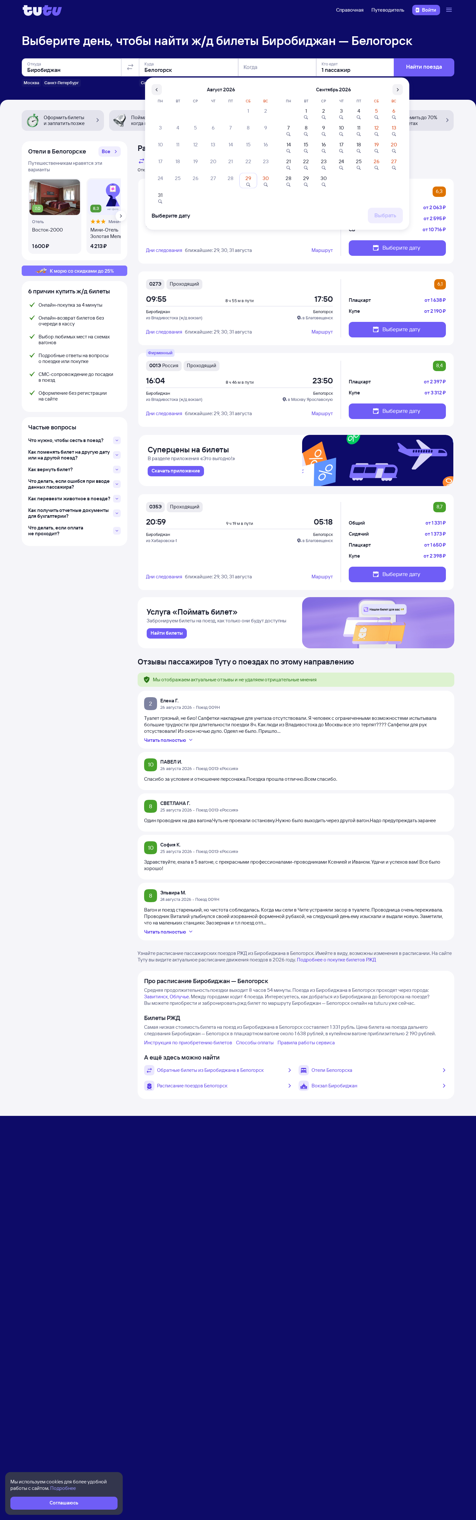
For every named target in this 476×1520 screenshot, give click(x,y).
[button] (109, 151)
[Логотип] (42, 10)
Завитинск (156, 996)
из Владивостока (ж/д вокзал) (174, 317)
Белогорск (323, 311)
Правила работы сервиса (306, 1042)
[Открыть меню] (449, 10)
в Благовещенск (317, 317)
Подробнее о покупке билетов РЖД (336, 960)
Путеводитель (387, 10)
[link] (176, 471)
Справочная (350, 10)
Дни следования (164, 250)
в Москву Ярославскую (310, 399)
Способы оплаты (255, 1042)
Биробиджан (158, 311)
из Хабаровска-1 (161, 540)
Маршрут (322, 250)
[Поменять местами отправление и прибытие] (130, 67)
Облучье (179, 996)
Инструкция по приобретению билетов (188, 1042)
